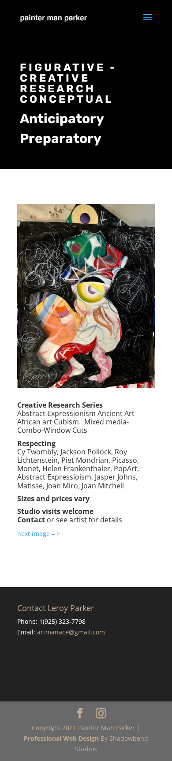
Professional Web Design (61, 738)
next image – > (38, 533)
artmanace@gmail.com (71, 632)
